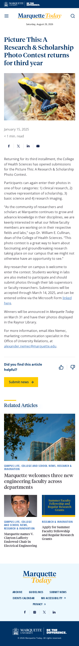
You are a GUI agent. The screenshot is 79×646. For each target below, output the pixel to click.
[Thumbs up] (61, 367)
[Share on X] (18, 146)
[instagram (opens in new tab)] (35, 612)
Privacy (38, 604)
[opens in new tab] (22, 4)
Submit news (19, 382)
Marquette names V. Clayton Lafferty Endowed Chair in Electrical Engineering (20, 539)
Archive (17, 592)
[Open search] (73, 16)
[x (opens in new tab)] (44, 612)
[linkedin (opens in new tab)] (54, 612)
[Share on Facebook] (9, 146)
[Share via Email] (38, 146)
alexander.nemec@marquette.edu (30, 346)
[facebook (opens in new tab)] (25, 612)
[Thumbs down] (72, 367)
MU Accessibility (52, 598)
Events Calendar (23, 598)
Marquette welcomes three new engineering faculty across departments (38, 481)
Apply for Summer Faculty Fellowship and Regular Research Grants (58, 533)
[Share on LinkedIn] (28, 146)
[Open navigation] (6, 16)
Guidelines (36, 592)
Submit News (58, 592)
